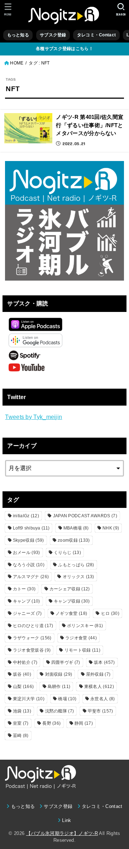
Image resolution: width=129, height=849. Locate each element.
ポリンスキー (85, 625)
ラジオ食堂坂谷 (32, 650)
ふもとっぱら (76, 564)
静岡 (84, 723)
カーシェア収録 (69, 588)
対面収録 (58, 674)
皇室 (21, 723)
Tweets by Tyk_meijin (33, 417)
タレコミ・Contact (96, 35)
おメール (26, 552)
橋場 (67, 698)
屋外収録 (98, 674)
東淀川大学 (28, 698)
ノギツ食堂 (71, 613)
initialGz (26, 515)
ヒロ (110, 613)
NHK (110, 528)
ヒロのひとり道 (33, 625)
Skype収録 (28, 540)
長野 (51, 723)
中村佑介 (25, 662)
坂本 (104, 662)
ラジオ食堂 (81, 637)
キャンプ (26, 601)
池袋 (22, 711)
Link (66, 820)
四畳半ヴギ (65, 662)
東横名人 (99, 686)
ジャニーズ (27, 613)
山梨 (23, 686)
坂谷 (22, 674)
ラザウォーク (32, 637)
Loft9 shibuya (31, 528)
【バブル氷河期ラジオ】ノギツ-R (62, 833)
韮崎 (21, 735)
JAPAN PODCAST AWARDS (85, 515)
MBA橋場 (76, 528)
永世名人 (102, 698)
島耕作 (59, 686)
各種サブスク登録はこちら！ (64, 48)
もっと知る (18, 35)
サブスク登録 (53, 35)
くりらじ (67, 552)
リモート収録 (82, 650)
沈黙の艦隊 (59, 711)
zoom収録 (74, 540)
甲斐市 (100, 711)
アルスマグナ (31, 576)
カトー (24, 588)
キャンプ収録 (72, 601)
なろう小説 (28, 564)
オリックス (78, 576)
